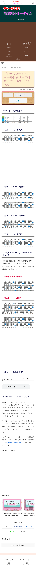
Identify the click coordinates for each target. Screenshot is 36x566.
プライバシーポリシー (26, 560)
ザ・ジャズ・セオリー (14, 442)
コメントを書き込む (18, 545)
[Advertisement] (18, 31)
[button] (31, 508)
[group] (12, 508)
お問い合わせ (9, 560)
